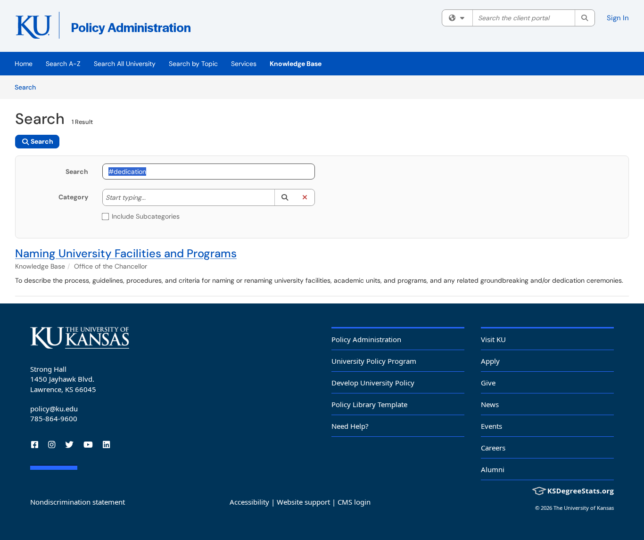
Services (243, 63)
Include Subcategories (146, 216)
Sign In (618, 18)
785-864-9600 (53, 418)
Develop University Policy (372, 382)
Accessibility (249, 502)
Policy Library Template (369, 404)
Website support (303, 502)
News (490, 404)
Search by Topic (193, 63)
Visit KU (493, 339)
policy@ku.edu (54, 408)
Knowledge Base (296, 63)
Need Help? (350, 426)
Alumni (492, 469)
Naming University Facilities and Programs (126, 253)
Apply (490, 361)
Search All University (125, 63)
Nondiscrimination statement (77, 502)
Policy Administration (366, 339)
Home (24, 63)
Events (491, 426)
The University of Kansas (583, 507)
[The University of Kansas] (79, 338)
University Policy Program (373, 361)
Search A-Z (63, 63)
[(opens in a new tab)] (152, 28)
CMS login (354, 502)
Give (488, 382)
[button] (284, 197)
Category (73, 197)
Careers (493, 447)
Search (28, 86)
